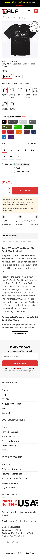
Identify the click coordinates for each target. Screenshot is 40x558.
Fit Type (5, 71)
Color (11, 116)
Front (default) (22, 164)
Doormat (6, 413)
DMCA (5, 450)
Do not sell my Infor (11, 441)
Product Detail (10, 236)
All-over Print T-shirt (11, 404)
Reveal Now (20, 363)
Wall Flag (6, 399)
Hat (3, 408)
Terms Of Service (10, 432)
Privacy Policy (19, 368)
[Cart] (36, 11)
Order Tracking (9, 445)
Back (18, 168)
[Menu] (29, 11)
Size (19, 143)
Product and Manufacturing (15, 478)
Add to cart (25, 190)
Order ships (20, 224)
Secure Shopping (10, 483)
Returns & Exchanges (12, 474)
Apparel (5, 390)
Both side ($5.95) (23, 172)
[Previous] (5, 40)
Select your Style (9, 83)
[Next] (35, 40)
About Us (6, 464)
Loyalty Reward (9, 487)
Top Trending (13, 61)
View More (19, 333)
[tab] (20, 236)
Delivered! (34, 224)
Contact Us (7, 427)
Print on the (7, 164)
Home (3, 61)
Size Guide (33, 144)
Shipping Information (12, 469)
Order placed (6, 224)
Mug (4, 394)
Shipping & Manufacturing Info (17, 242)
